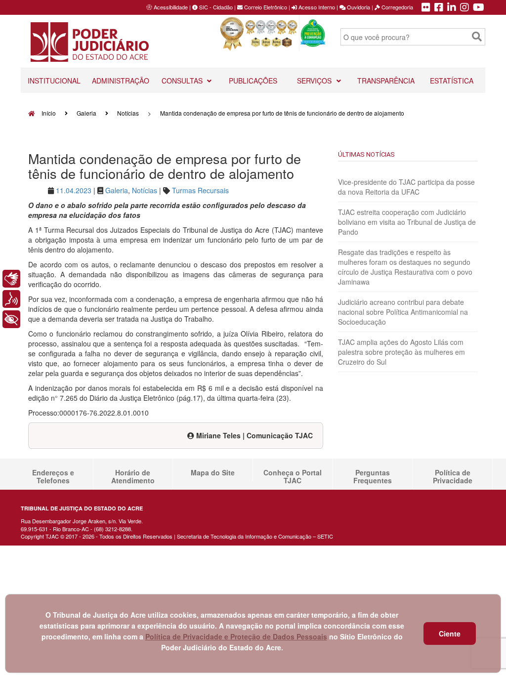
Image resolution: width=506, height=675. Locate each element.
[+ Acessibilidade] (11, 319)
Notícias (128, 113)
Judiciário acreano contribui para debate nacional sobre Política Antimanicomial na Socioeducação (403, 312)
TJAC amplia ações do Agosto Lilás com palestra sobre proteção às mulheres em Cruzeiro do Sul (401, 352)
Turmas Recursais (200, 190)
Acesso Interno (316, 7)
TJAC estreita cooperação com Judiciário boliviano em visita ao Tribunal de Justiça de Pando (407, 222)
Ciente (450, 633)
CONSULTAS (183, 80)
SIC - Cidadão (215, 7)
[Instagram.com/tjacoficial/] (464, 8)
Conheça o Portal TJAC (292, 476)
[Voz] (11, 299)
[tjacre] (451, 8)
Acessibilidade (171, 7)
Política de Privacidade (452, 476)
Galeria (86, 113)
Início (48, 113)
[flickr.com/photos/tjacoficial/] (426, 8)
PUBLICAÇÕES (253, 80)
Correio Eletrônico (265, 7)
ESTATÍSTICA (451, 80)
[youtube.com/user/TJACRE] (478, 8)
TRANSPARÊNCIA (386, 80)
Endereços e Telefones (53, 476)
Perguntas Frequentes (372, 476)
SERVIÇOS (315, 80)
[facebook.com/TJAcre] (438, 8)
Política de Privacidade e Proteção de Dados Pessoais (236, 636)
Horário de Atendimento (133, 476)
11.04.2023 (73, 190)
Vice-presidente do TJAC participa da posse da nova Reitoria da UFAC (406, 187)
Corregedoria (396, 7)
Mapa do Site (213, 472)
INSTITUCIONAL (54, 80)
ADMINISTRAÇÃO (120, 80)
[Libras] (11, 279)
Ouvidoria (357, 7)
